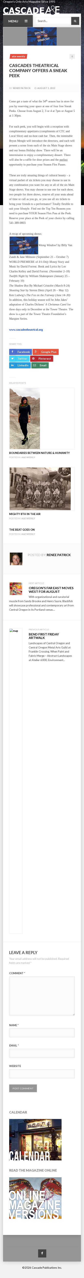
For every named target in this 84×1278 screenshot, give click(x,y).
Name (14, 1025)
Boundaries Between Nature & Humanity (39, 452)
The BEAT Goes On (22, 529)
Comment (17, 973)
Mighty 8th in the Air (25, 514)
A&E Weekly (18, 56)
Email (14, 1045)
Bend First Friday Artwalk (44, 636)
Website (15, 1066)
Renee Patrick (21, 88)
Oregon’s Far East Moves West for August (51, 589)
